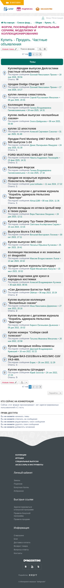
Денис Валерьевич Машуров (43, 145)
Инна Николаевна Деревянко (43, 306)
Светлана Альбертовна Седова (44, 224)
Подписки (18, 484)
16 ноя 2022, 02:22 (28, 351)
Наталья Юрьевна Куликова (43, 245)
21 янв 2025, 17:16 (36, 173)
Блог (16, 539)
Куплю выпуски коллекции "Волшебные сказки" (26, 301)
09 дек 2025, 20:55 (16, 100)
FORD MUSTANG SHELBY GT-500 (30, 154)
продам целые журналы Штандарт (32, 265)
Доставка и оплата (22, 542)
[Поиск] (40, 49)
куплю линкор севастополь (27, 94)
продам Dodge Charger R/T (26, 84)
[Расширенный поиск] (45, 49)
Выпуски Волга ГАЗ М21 (24, 231)
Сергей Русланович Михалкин (44, 97)
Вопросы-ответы (21, 550)
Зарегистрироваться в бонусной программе (24, 508)
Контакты (18, 553)
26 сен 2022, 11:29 (46, 362)
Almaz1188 (35, 201)
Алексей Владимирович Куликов (45, 282)
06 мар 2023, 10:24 (48, 292)
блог (11, 9)
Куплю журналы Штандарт (26, 369)
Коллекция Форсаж (21, 104)
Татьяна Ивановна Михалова (43, 339)
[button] (40, 54)
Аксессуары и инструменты (29, 465)
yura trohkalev (36, 184)
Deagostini (46, 9)
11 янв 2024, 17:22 (53, 184)
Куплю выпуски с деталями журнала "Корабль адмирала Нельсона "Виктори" (33, 194)
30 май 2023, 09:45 (18, 285)
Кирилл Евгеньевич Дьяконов (44, 325)
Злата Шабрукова (38, 121)
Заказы (17, 480)
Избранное (19, 491)
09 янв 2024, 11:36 (50, 201)
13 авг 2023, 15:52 (16, 261)
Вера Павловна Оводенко (42, 214)
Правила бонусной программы (22, 514)
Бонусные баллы (21, 487)
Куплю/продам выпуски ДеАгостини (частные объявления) (33, 70)
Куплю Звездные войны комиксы (31, 345)
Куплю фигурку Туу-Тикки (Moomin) (32, 221)
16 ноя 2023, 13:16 (16, 227)
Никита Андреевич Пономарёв (44, 158)
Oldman (33, 292)
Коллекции (20, 455)
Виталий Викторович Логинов (44, 235)
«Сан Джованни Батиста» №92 (29, 289)
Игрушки (19, 458)
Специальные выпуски (27, 461)
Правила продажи (22, 519)
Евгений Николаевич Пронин (43, 74)
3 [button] (36, 54)
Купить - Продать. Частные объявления (24, 42)
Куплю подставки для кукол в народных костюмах (28, 277)
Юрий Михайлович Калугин (43, 269)
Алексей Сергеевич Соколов (43, 131)
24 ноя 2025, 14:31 (36, 110)
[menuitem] (52, 18)
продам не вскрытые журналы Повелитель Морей (29, 179)
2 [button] (33, 54)
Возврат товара (21, 546)
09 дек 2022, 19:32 (16, 327)
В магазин (15, 3)
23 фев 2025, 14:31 (17, 160)
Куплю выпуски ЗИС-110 (25, 241)
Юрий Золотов (37, 372)
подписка (27, 9)
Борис (33, 362)
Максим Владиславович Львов (44, 258)
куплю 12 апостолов (22, 128)
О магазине (19, 535)
